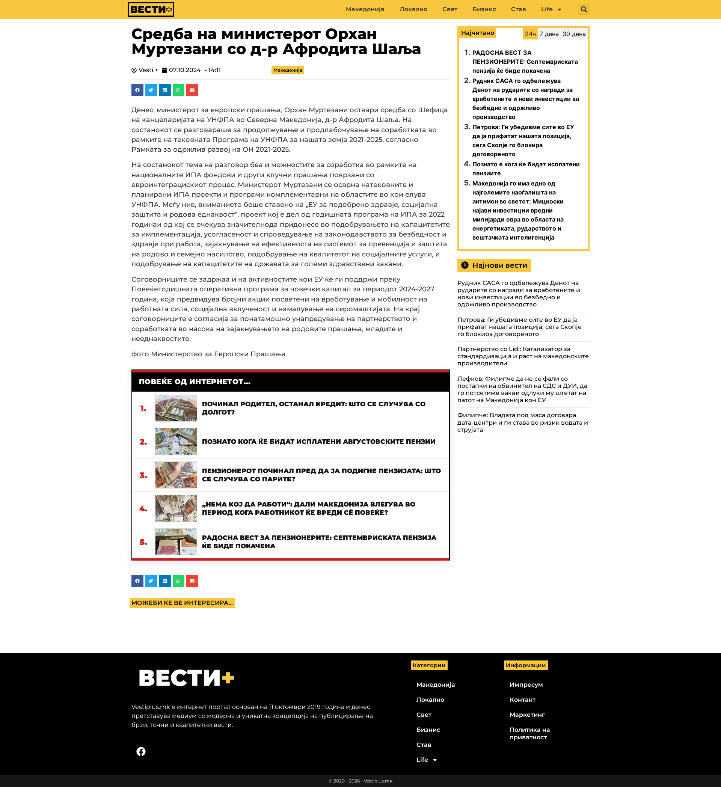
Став (518, 9)
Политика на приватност (530, 733)
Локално (413, 9)
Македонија (365, 9)
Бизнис (484, 9)
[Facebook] (140, 751)
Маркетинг (527, 714)
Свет (449, 9)
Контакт (522, 699)
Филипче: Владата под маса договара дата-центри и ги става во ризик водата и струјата (522, 422)
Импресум (526, 684)
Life (547, 9)
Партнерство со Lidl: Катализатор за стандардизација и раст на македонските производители (523, 356)
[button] (584, 9)
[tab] (530, 33)
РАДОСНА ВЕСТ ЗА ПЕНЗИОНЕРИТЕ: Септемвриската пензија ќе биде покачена (525, 61)
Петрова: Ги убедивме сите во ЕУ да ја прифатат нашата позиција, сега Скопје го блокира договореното (519, 327)
